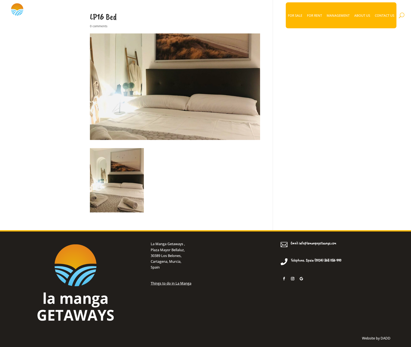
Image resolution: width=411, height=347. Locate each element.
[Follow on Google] (301, 278)
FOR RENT (314, 15)
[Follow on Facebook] (284, 278)
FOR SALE (295, 15)
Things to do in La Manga (171, 283)
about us (362, 15)
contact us (384, 15)
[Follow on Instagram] (292, 278)
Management (338, 15)
